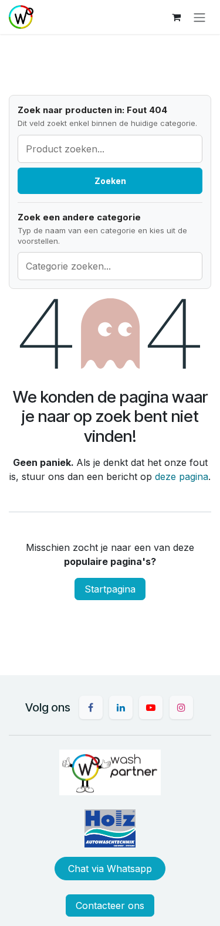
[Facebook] (91, 707)
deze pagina (181, 476)
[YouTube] (151, 707)
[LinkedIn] (121, 707)
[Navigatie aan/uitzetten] (199, 17)
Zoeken (110, 181)
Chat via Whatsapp (110, 868)
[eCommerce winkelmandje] (176, 17)
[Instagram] (181, 707)
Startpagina (110, 589)
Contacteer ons (110, 905)
